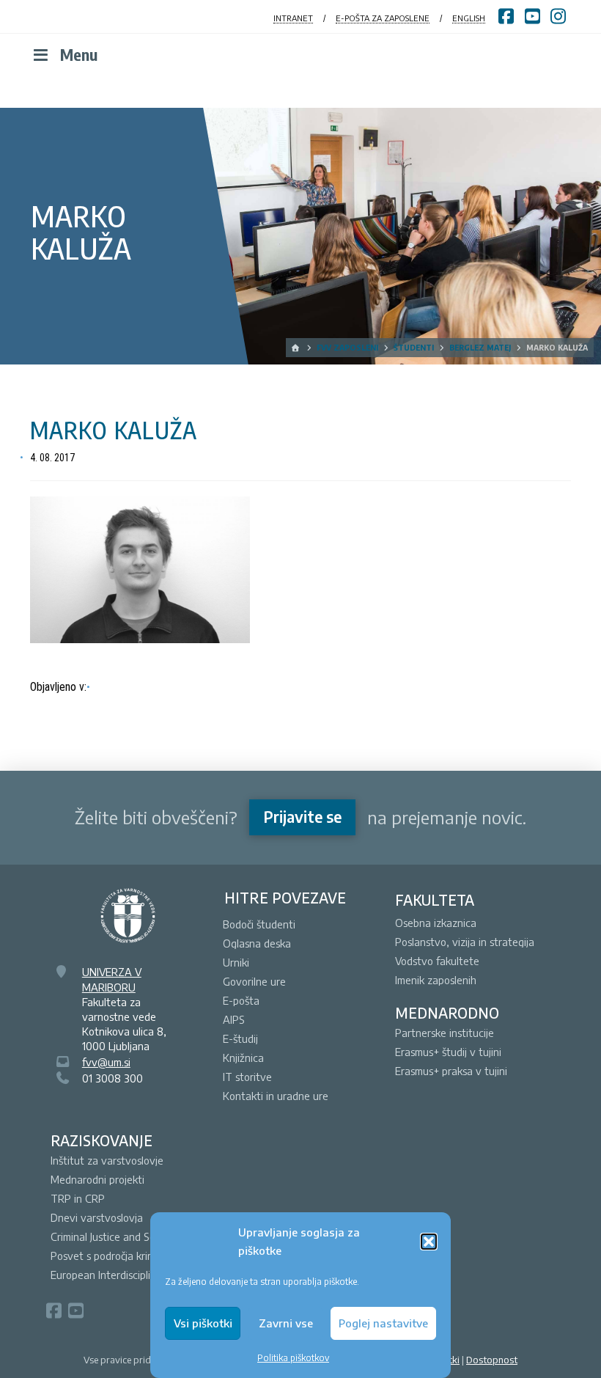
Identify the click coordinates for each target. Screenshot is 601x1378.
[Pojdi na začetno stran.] (296, 347)
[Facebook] (53, 1310)
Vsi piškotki (203, 1323)
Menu (78, 55)
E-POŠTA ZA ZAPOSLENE (382, 18)
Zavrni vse (286, 1323)
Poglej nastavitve (383, 1323)
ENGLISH (468, 18)
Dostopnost (491, 1360)
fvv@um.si (106, 1062)
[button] (428, 1241)
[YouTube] (75, 1310)
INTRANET (293, 18)
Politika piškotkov (293, 1357)
